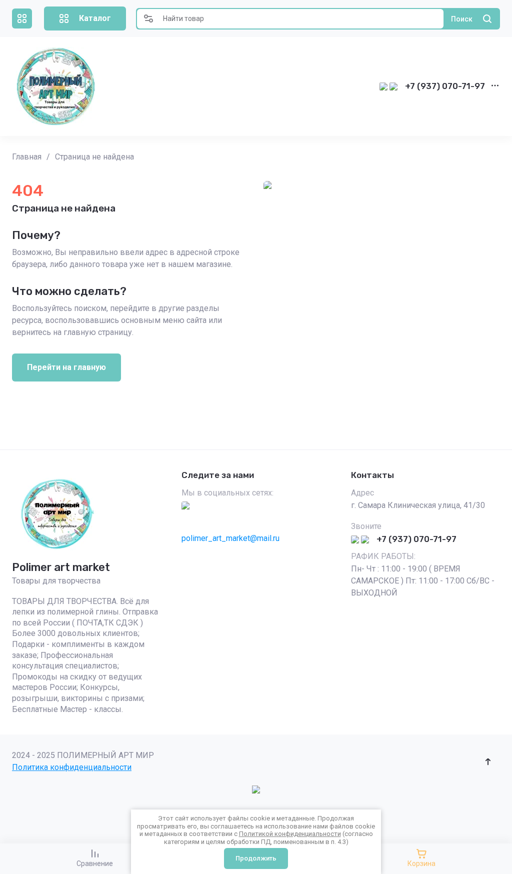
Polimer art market (61, 567)
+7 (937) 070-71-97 (445, 86)
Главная (27, 157)
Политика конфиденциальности (72, 767)
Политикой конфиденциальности (290, 834)
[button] (22, 18)
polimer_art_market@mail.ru (231, 538)
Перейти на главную (66, 367)
